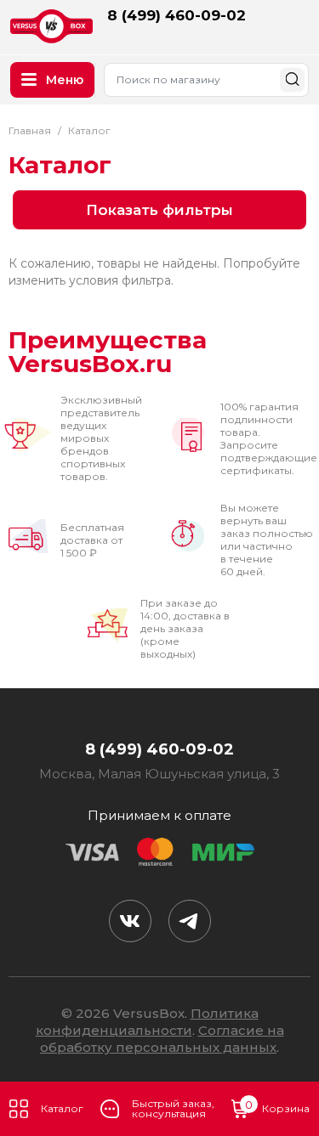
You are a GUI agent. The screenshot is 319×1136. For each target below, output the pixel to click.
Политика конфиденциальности (147, 1021)
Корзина (277, 1107)
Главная (30, 130)
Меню (64, 80)
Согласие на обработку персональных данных (162, 1038)
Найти (292, 79)
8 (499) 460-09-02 (176, 15)
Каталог (62, 1108)
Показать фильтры (159, 209)
